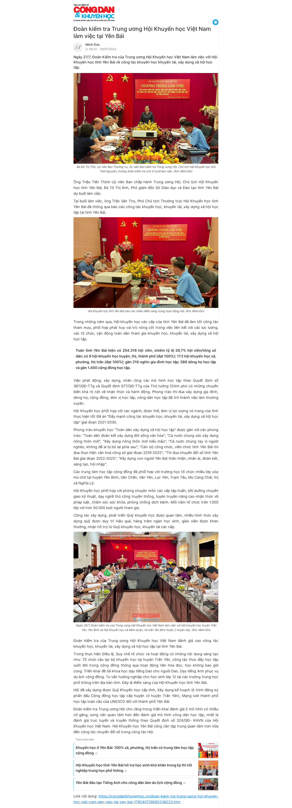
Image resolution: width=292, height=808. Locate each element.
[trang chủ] (118, 12)
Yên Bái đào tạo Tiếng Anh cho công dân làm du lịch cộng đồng (129, 783)
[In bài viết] (216, 22)
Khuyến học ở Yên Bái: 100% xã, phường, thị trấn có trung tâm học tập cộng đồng (135, 750)
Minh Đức (92, 45)
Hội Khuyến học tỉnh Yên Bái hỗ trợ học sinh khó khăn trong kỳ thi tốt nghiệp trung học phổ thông (134, 768)
